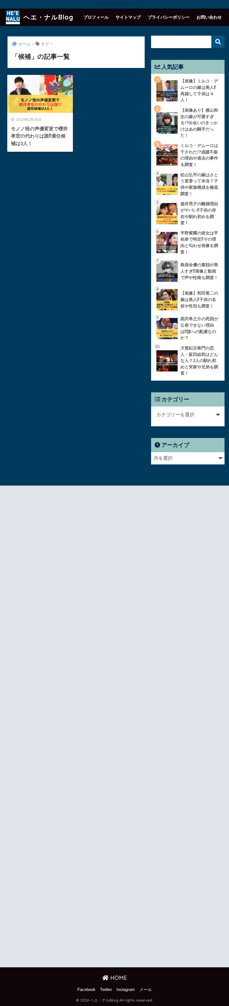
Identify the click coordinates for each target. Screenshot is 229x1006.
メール (145, 989)
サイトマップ (128, 17)
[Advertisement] (59, 727)
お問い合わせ (209, 17)
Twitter (106, 989)
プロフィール (96, 17)
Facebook (86, 989)
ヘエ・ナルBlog (47, 17)
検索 (218, 42)
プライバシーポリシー (169, 17)
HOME (118, 977)
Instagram (125, 989)
